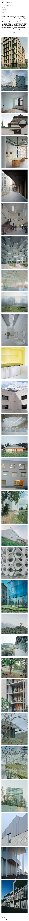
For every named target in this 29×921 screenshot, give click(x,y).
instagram (3, 917)
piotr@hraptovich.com (6, 915)
